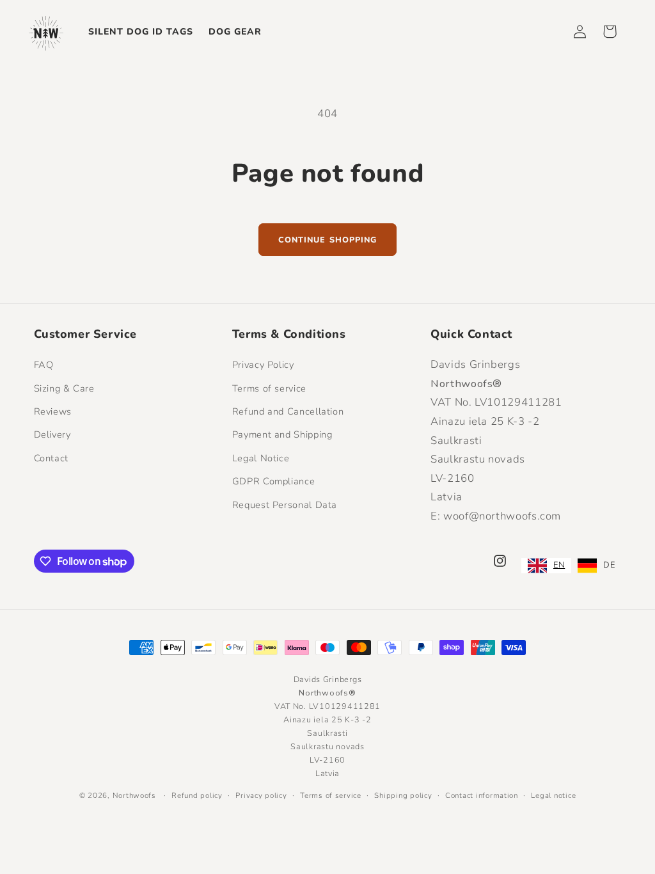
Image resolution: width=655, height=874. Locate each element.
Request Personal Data (284, 504)
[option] (596, 565)
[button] (609, 31)
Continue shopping (327, 239)
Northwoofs (134, 795)
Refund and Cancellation (288, 411)
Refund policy (197, 795)
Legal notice (553, 795)
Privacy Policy (263, 364)
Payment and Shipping (282, 434)
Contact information (481, 795)
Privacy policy (261, 795)
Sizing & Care (64, 388)
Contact (51, 458)
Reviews (53, 411)
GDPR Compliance (273, 481)
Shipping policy (403, 795)
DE (609, 565)
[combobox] (546, 565)
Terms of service (269, 388)
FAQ (44, 364)
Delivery (52, 434)
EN (559, 565)
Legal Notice (261, 458)
